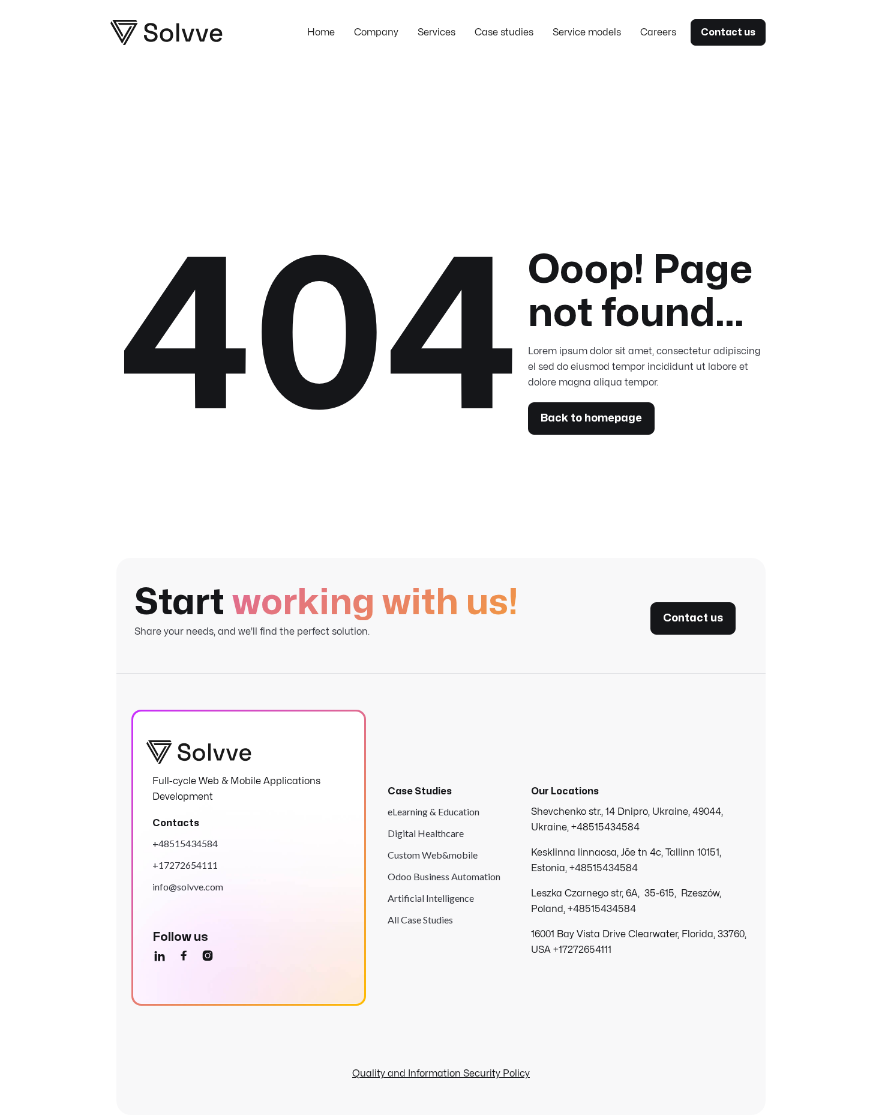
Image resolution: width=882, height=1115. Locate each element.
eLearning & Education (433, 811)
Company (376, 32)
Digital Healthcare (426, 833)
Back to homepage (591, 418)
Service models (587, 32)
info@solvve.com (187, 886)
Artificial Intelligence (431, 898)
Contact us (728, 32)
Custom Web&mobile (433, 854)
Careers (658, 32)
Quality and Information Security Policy (441, 1073)
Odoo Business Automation (444, 876)
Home (321, 32)
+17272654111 (185, 865)
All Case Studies (420, 919)
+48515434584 (185, 843)
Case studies (504, 32)
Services (436, 32)
